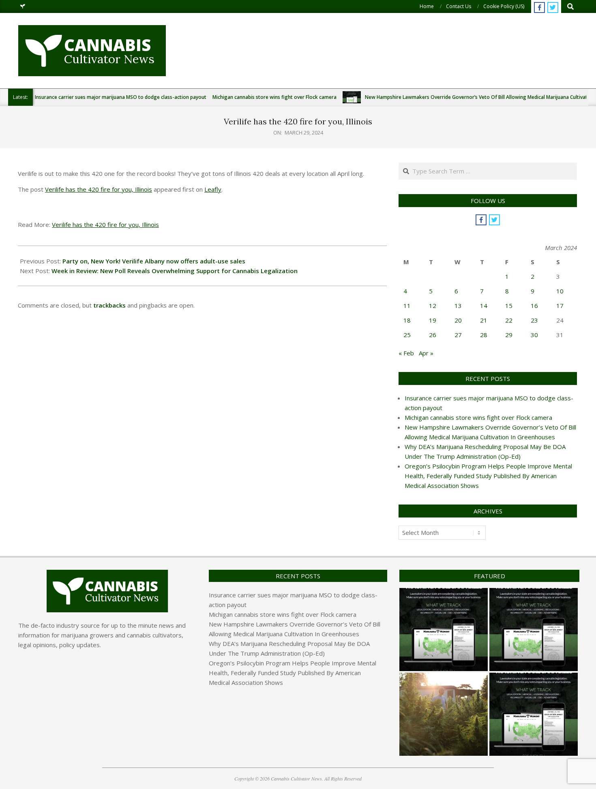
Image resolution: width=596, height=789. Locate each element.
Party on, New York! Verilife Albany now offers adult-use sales (153, 261)
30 (534, 335)
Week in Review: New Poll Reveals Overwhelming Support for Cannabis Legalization (174, 271)
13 (458, 305)
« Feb (406, 353)
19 (432, 320)
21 (483, 320)
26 (432, 335)
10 (560, 291)
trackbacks (109, 305)
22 (508, 320)
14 (483, 305)
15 (508, 305)
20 (458, 320)
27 (458, 335)
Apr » (426, 353)
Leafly (212, 189)
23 (534, 320)
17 (560, 305)
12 (432, 305)
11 (407, 305)
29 (508, 335)
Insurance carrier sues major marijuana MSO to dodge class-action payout (120, 97)
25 (407, 335)
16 (534, 305)
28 (483, 335)
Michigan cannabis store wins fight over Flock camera (274, 97)
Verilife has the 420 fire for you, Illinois (98, 189)
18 (407, 320)
